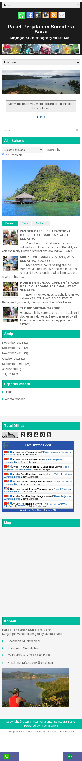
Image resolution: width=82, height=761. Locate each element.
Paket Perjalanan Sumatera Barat (41, 29)
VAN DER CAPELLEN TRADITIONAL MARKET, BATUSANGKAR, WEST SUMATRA (46, 235)
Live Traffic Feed (38, 445)
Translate (16, 155)
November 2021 (12, 342)
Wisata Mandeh (15, 399)
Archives (41, 223)
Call (12, 756)
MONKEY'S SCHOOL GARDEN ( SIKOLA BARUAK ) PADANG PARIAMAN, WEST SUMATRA (49, 286)
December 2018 (12, 348)
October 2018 (11, 358)
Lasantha (51, 731)
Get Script (25, 510)
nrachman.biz (66, 731)
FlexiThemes (26, 731)
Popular (10, 223)
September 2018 (13, 364)
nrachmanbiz (49, 725)
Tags (25, 223)
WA (75, 756)
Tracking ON (50, 510)
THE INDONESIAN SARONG (40, 308)
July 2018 (8, 374)
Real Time (37, 510)
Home (41, 117)
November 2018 (12, 353)
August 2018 (10, 369)
